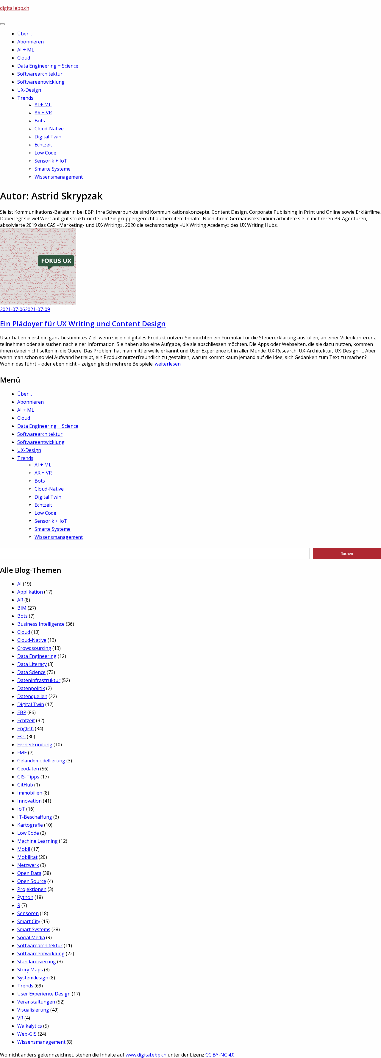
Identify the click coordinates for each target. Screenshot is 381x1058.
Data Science (31, 672)
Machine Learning (37, 841)
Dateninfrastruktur (38, 680)
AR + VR (43, 112)
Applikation (30, 592)
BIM (21, 608)
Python (25, 897)
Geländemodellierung (41, 760)
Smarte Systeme (53, 169)
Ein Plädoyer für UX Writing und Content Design (83, 323)
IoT (21, 809)
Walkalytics (29, 1026)
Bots (40, 120)
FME (22, 752)
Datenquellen (32, 696)
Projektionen (31, 889)
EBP (21, 712)
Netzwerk (28, 865)
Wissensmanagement (59, 177)
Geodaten (28, 768)
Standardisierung (36, 961)
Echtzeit (43, 144)
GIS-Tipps (28, 776)
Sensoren (28, 913)
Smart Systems (33, 929)
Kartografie (30, 825)
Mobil (23, 849)
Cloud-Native (49, 128)
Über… (24, 33)
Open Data (29, 873)
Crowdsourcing (34, 648)
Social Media (31, 937)
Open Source (31, 881)
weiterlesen (168, 364)
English (25, 728)
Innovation (29, 801)
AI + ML (25, 49)
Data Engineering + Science (47, 66)
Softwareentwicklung (41, 82)
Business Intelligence (41, 624)
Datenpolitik (31, 688)
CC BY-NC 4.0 (220, 1054)
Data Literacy (32, 664)
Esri (21, 736)
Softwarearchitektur (40, 74)
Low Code (45, 152)
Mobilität (27, 857)
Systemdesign (32, 977)
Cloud (23, 57)
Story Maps (30, 969)
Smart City (28, 921)
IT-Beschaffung (34, 817)
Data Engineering (37, 656)
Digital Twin (48, 136)
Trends (25, 98)
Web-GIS (27, 1034)
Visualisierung (33, 1009)
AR (20, 600)
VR (20, 1018)
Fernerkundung (34, 744)
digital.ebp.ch (14, 8)
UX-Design (29, 90)
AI (19, 584)
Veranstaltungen (36, 1001)
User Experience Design (44, 993)
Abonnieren (30, 41)
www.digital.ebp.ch (146, 1054)
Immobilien (29, 792)
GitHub (25, 784)
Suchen (347, 553)
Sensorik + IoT (51, 160)
